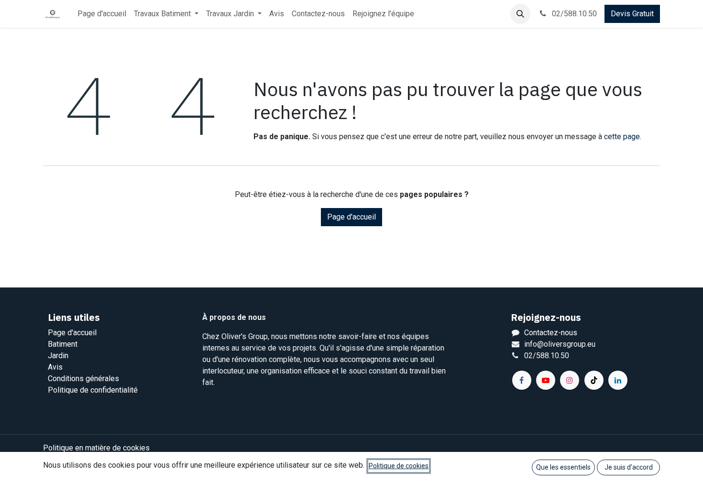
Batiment (62, 344)
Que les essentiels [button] (563, 467)
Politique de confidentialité (93, 390)
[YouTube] (545, 380)
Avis (55, 367)
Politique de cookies (398, 466)
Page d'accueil (351, 216)
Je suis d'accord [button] (628, 467)
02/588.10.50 (573, 13)
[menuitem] (102, 13)
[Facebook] (521, 380)
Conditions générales (83, 378)
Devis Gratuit (632, 13)
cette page (622, 136)
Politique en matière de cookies (96, 447)
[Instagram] (569, 380)
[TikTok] (594, 380)
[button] (520, 14)
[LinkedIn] (617, 380)
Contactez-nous (550, 332)
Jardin (58, 355)
